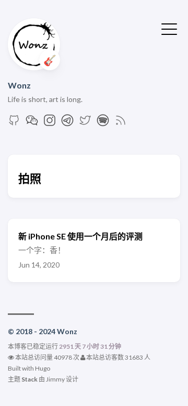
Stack (29, 379)
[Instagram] (49, 123)
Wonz (19, 85)
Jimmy (55, 379)
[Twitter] (85, 123)
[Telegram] (67, 123)
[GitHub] (14, 123)
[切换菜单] (169, 28)
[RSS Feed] (120, 123)
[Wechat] (32, 123)
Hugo (42, 368)
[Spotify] (103, 123)
